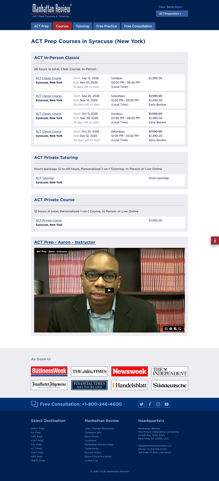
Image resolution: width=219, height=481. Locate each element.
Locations (90, 440)
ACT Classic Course (48, 78)
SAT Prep (36, 444)
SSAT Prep (37, 452)
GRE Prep (36, 436)
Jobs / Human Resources (99, 428)
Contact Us (91, 460)
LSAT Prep (37, 440)
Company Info (93, 432)
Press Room (92, 436)
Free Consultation (138, 26)
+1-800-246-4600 (102, 404)
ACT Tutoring (45, 178)
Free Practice (106, 26)
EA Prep (36, 432)
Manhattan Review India (99, 444)
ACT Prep (41, 26)
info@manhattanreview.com (155, 446)
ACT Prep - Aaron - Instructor (64, 242)
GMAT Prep (37, 428)
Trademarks (91, 448)
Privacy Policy (93, 452)
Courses (62, 26)
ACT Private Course (49, 220)
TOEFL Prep (38, 460)
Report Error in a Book (98, 456)
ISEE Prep (36, 456)
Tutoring (82, 26)
